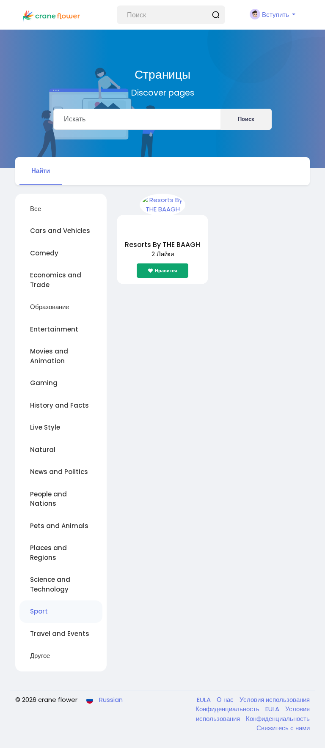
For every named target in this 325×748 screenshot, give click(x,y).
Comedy (44, 253)
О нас (226, 699)
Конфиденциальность (228, 708)
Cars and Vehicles (60, 230)
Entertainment (54, 329)
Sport (39, 611)
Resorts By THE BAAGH (162, 244)
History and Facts (59, 405)
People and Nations (48, 499)
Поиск (246, 119)
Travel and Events (59, 633)
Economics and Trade (55, 280)
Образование (49, 306)
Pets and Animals (59, 525)
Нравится (166, 270)
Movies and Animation (49, 356)
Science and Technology (50, 584)
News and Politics (59, 471)
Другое (40, 655)
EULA (204, 699)
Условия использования (275, 699)
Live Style (45, 427)
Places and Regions (48, 552)
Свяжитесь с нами (283, 727)
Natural (42, 449)
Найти (40, 170)
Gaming (44, 382)
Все (35, 208)
